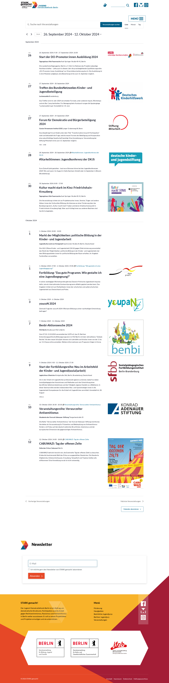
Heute (38, 34)
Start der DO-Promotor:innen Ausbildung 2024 (68, 57)
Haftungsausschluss (141, 679)
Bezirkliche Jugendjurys (103, 614)
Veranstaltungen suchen (111, 24)
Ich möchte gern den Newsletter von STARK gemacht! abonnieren (56, 569)
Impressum (118, 679)
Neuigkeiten (98, 611)
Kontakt (109, 679)
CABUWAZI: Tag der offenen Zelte (60, 443)
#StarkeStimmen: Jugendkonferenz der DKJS (67, 159)
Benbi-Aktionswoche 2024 (55, 325)
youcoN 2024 (47, 303)
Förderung (98, 608)
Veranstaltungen (100, 620)
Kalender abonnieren (131, 509)
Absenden (35, 575)
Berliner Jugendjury (101, 617)
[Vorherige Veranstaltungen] (27, 34)
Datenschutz (127, 679)
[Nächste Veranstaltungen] (31, 34)
